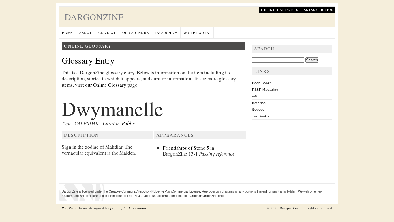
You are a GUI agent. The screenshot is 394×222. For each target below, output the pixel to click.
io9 (254, 96)
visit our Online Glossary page (106, 85)
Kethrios (259, 103)
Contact (107, 32)
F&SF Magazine (265, 89)
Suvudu (258, 109)
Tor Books (260, 116)
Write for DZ (197, 32)
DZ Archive (166, 32)
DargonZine (94, 17)
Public (128, 123)
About (85, 32)
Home (67, 32)
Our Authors (135, 32)
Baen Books (262, 83)
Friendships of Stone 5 (186, 148)
